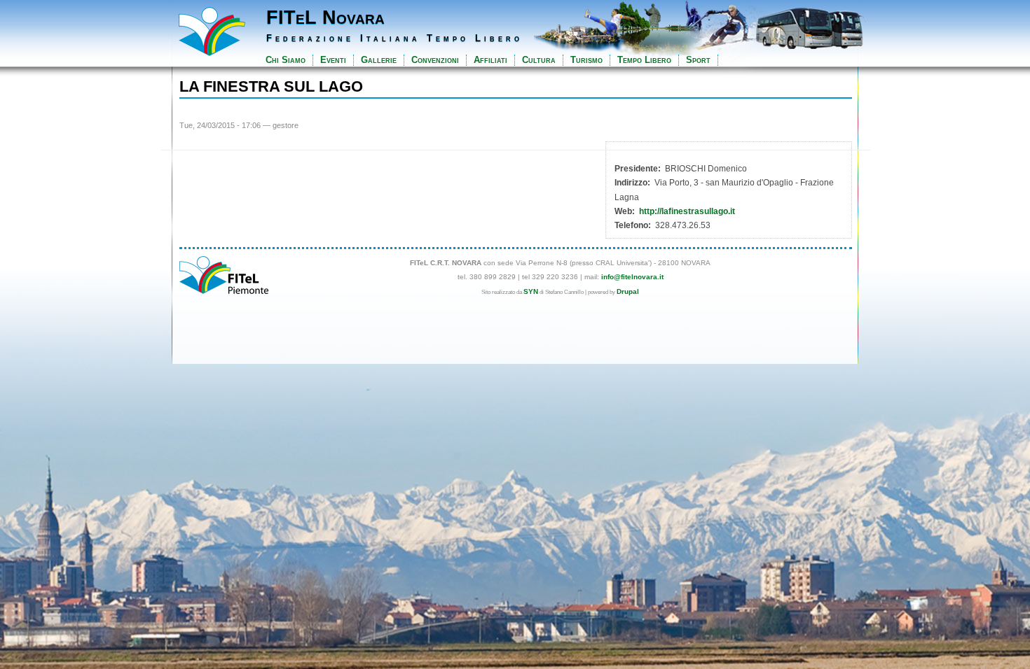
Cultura (539, 60)
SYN (530, 291)
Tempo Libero (644, 60)
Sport (698, 60)
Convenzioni (435, 60)
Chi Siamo (285, 60)
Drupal (628, 291)
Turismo (586, 60)
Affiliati (490, 60)
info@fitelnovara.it (632, 277)
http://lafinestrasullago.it (687, 211)
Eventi (333, 60)
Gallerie (379, 60)
